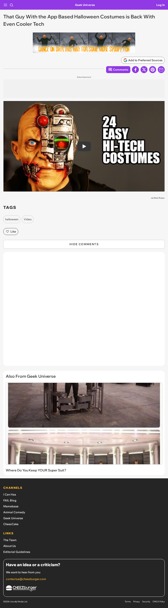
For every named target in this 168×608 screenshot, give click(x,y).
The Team (10, 540)
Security (146, 601)
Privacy (136, 601)
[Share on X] (144, 69)
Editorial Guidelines (16, 552)
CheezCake (10, 524)
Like (13, 231)
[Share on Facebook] (135, 69)
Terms (128, 601)
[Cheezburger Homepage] (84, 589)
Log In (160, 5)
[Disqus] (84, 311)
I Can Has (9, 494)
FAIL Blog (9, 500)
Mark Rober (159, 198)
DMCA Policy (159, 601)
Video (28, 219)
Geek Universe (85, 5)
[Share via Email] (161, 69)
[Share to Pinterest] (152, 69)
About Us (9, 546)
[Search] (11, 5)
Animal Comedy (14, 512)
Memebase (10, 506)
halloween (11, 219)
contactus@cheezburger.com (26, 579)
